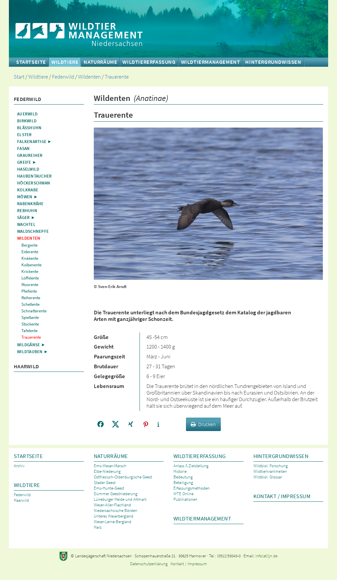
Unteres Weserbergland (113, 516)
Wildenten (89, 76)
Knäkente (29, 258)
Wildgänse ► (31, 345)
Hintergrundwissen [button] (273, 62)
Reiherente (30, 298)
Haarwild (26, 366)
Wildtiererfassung (199, 456)
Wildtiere (38, 76)
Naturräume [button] (100, 62)
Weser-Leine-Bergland (112, 521)
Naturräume (111, 456)
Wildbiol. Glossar (267, 477)
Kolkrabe (27, 190)
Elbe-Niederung (107, 471)
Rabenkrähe (30, 203)
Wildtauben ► (32, 351)
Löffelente (30, 278)
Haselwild (28, 169)
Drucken (207, 424)
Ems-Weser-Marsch (110, 466)
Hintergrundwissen (281, 456)
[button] (100, 424)
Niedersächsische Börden (115, 510)
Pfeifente (29, 291)
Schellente (30, 304)
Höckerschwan (33, 183)
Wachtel (26, 224)
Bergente (29, 245)
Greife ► (27, 162)
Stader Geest (105, 482)
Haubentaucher (34, 176)
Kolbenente (31, 265)
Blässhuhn (29, 128)
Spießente (30, 317)
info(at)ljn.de (266, 556)
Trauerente (117, 76)
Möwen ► (27, 197)
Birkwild (27, 121)
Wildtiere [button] (64, 62)
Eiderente (29, 251)
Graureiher (30, 155)
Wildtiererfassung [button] (148, 62)
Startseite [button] (31, 62)
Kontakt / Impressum (281, 496)
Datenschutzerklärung (149, 564)
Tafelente (29, 330)
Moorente (29, 284)
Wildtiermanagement (210, 62)
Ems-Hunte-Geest (109, 488)
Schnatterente (33, 311)
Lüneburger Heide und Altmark (120, 499)
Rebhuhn (27, 210)
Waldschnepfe (33, 231)
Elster (24, 134)
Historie (180, 471)
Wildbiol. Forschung (270, 466)
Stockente (30, 324)
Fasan (23, 148)
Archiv (19, 466)
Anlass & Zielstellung (190, 466)
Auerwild (27, 114)
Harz (97, 527)
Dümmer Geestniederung (115, 493)
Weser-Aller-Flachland (112, 505)
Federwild (63, 76)
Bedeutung (183, 477)
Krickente (29, 271)
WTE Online (183, 493)
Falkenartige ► (34, 141)
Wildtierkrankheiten (270, 471)
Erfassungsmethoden (191, 488)
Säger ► (26, 217)
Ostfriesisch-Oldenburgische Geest (123, 477)
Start (19, 76)
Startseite (28, 456)
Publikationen (185, 499)
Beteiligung (183, 482)
